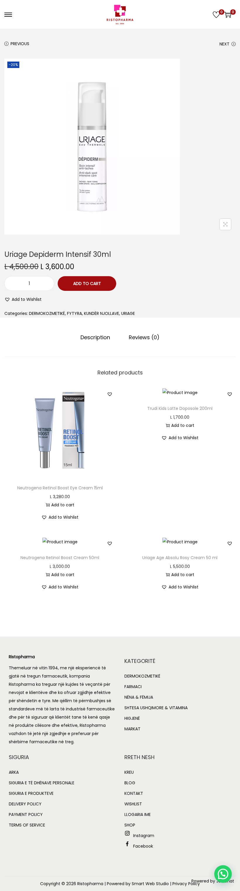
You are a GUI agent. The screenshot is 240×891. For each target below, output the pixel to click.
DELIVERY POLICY (25, 804)
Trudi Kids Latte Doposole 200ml (179, 408)
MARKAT (132, 729)
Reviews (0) (144, 337)
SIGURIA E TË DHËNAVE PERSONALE (41, 783)
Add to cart (87, 283)
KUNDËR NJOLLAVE (101, 313)
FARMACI (133, 687)
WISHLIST (133, 804)
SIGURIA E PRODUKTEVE (31, 793)
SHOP (129, 825)
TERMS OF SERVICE (27, 825)
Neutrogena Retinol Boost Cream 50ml (59, 558)
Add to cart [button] (62, 505)
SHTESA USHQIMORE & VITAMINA (156, 708)
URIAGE (128, 313)
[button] (23, 299)
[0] (216, 14)
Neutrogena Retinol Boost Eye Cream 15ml (60, 488)
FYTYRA (74, 313)
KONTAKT (133, 793)
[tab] (95, 337)
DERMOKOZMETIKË (47, 313)
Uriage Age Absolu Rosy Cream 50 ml (179, 558)
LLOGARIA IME (137, 814)
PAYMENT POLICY (26, 814)
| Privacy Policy (185, 884)
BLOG (129, 783)
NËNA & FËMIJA (138, 697)
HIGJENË (132, 718)
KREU (129, 772)
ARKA (14, 772)
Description (95, 337)
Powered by (212, 881)
